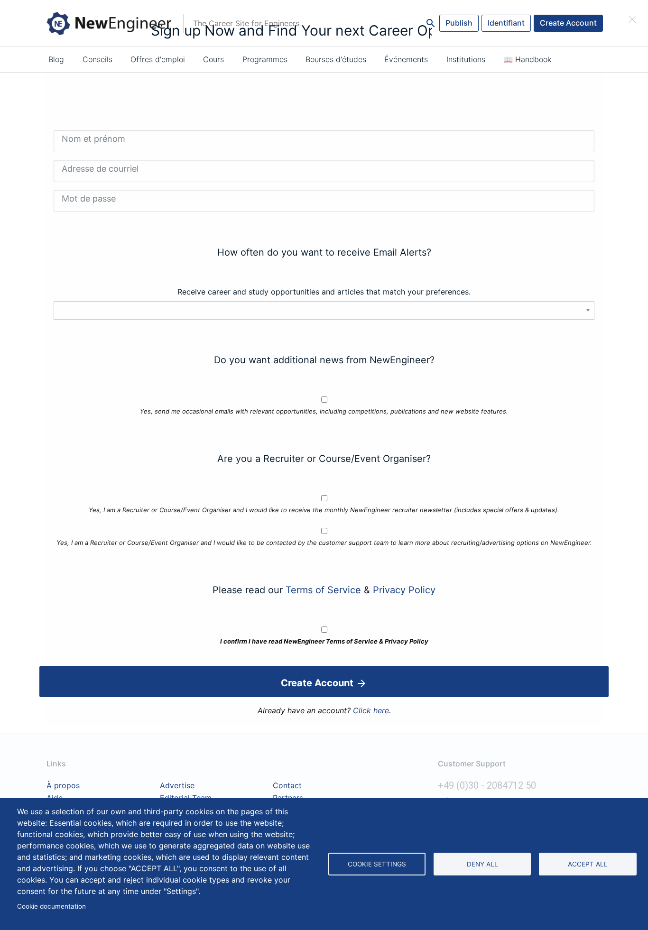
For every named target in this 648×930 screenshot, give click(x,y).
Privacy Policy (404, 590)
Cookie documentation (51, 906)
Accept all (588, 864)
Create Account (568, 23)
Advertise (177, 786)
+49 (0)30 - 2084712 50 (487, 785)
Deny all (482, 864)
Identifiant (506, 23)
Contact (287, 786)
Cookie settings (377, 864)
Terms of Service (323, 590)
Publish (458, 23)
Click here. (372, 710)
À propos (63, 786)
